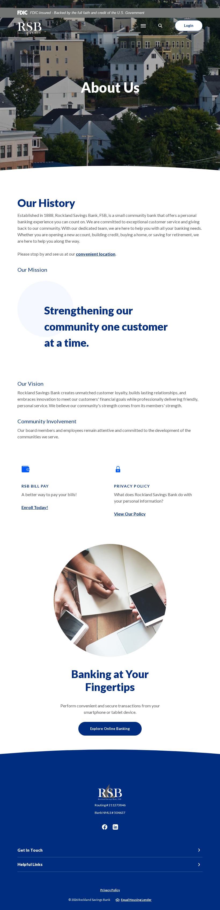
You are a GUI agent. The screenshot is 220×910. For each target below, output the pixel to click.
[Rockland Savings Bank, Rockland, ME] (29, 26)
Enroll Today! (34, 507)
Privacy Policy (110, 890)
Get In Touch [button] (30, 850)
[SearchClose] (160, 25)
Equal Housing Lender (136, 899)
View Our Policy (130, 513)
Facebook (104, 827)
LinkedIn (115, 827)
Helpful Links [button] (30, 864)
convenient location (95, 253)
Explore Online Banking (110, 728)
